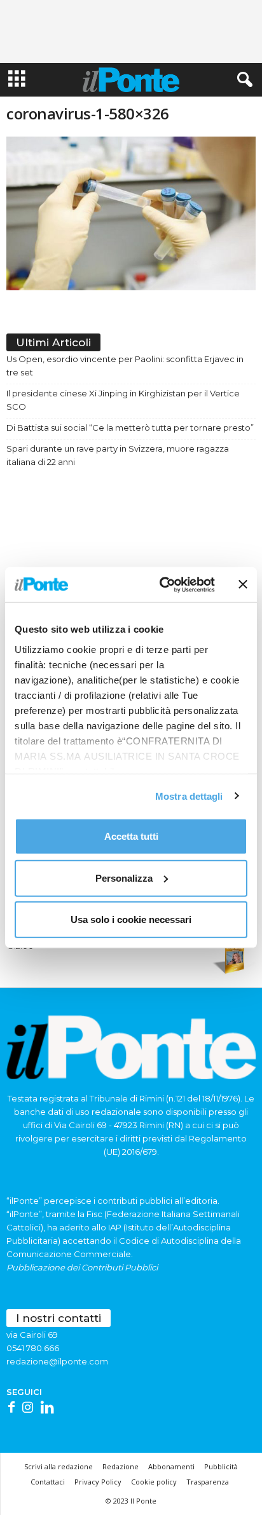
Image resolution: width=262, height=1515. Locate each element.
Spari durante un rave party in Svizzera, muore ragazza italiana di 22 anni (117, 455)
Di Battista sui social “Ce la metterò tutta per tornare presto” (130, 427)
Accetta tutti (131, 836)
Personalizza (124, 877)
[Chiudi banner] (242, 584)
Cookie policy (154, 1481)
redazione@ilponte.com (57, 1361)
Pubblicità (221, 1466)
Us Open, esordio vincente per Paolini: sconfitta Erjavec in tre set (125, 365)
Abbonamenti (171, 1466)
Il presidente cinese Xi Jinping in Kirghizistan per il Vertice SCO (123, 400)
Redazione (120, 1466)
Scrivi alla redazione (58, 1466)
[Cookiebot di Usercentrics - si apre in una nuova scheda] (162, 584)
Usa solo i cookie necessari (131, 919)
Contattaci (48, 1481)
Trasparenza (207, 1481)
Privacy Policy (97, 1481)
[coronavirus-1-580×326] (131, 213)
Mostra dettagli (189, 795)
